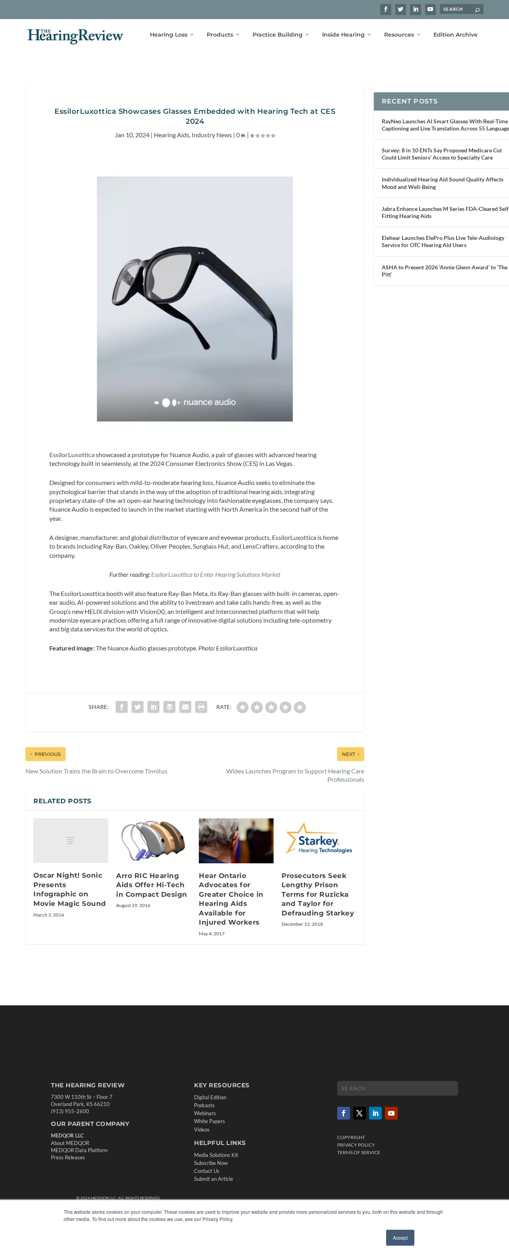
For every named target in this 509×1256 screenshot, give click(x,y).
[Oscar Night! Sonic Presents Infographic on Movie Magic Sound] (70, 840)
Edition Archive (455, 34)
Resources (399, 34)
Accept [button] (400, 1237)
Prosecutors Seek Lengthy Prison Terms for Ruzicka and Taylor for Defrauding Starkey (318, 894)
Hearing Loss (168, 34)
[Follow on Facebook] (343, 1113)
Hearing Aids (171, 134)
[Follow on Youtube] (391, 1113)
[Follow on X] (359, 1113)
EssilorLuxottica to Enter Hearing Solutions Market (215, 574)
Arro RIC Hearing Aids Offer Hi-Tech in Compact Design (151, 885)
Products (220, 34)
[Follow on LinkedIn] (375, 1113)
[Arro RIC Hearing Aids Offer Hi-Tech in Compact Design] (153, 840)
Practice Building (278, 34)
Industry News (212, 134)
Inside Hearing (343, 34)
